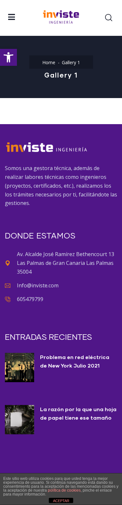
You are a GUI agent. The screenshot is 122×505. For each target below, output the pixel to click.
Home (48, 62)
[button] (8, 57)
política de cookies (64, 490)
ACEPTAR (61, 501)
